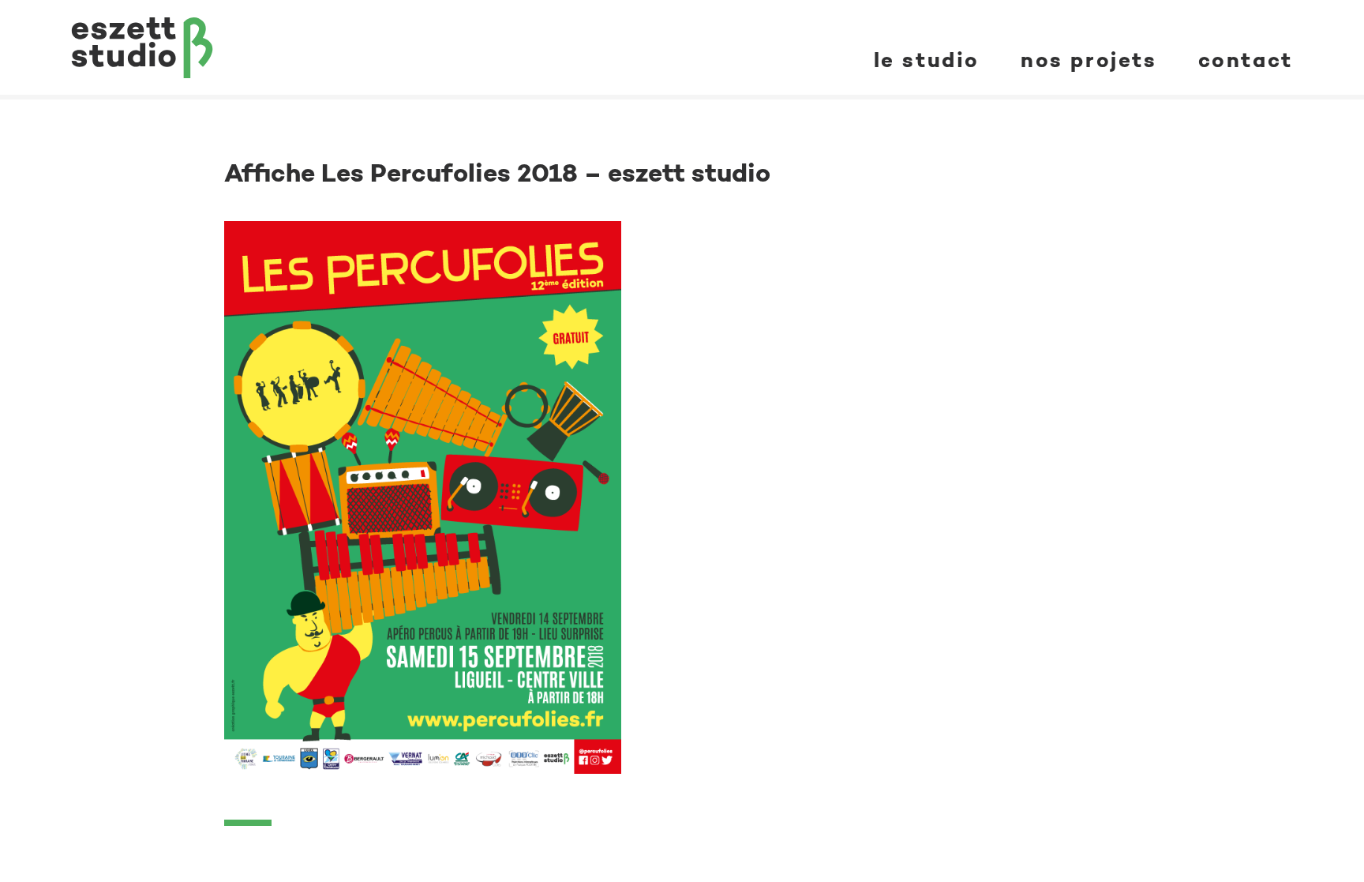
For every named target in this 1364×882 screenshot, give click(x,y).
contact (1245, 60)
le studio (927, 60)
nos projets (1089, 60)
